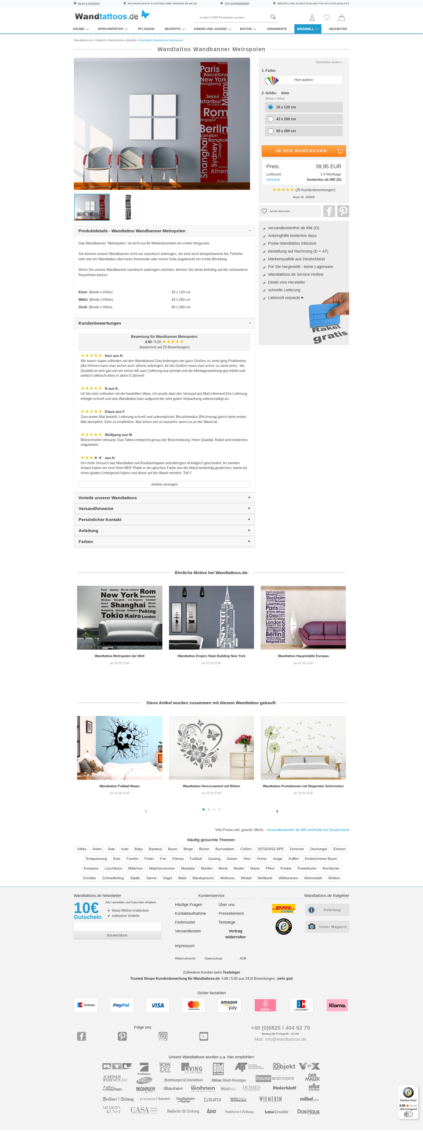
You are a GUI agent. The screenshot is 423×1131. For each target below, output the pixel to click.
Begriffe (172, 29)
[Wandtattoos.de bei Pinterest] (122, 1036)
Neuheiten (338, 29)
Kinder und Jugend (210, 29)
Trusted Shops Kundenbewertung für (175, 978)
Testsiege (227, 922)
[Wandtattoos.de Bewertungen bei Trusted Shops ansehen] (283, 933)
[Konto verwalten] (312, 18)
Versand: (273, 179)
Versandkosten (188, 931)
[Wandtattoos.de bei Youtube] (203, 1036)
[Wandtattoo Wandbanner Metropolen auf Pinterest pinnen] (342, 211)
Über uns (227, 904)
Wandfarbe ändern (328, 62)
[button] (203, 809)
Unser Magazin (333, 927)
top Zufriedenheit (237, 3)
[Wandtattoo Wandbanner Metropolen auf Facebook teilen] (328, 211)
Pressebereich (231, 913)
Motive (246, 29)
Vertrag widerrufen (235, 934)
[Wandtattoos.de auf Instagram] (163, 1036)
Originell (305, 29)
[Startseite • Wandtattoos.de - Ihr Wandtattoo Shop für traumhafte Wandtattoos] (112, 15)
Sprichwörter (110, 29)
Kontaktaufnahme (190, 913)
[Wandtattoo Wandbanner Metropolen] (162, 123)
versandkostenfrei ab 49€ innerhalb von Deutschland (308, 830)
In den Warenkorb (301, 151)
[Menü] (416, 1087)
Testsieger (231, 972)
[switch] (408, 1114)
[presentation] (146, 811)
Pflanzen (146, 29)
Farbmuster (185, 922)
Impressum (185, 946)
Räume (78, 29)
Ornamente (277, 29)
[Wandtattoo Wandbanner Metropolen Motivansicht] (128, 207)
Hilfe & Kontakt (89, 3)
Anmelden (117, 935)
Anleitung (332, 910)
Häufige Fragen (188, 904)
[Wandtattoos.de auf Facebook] (81, 1036)
